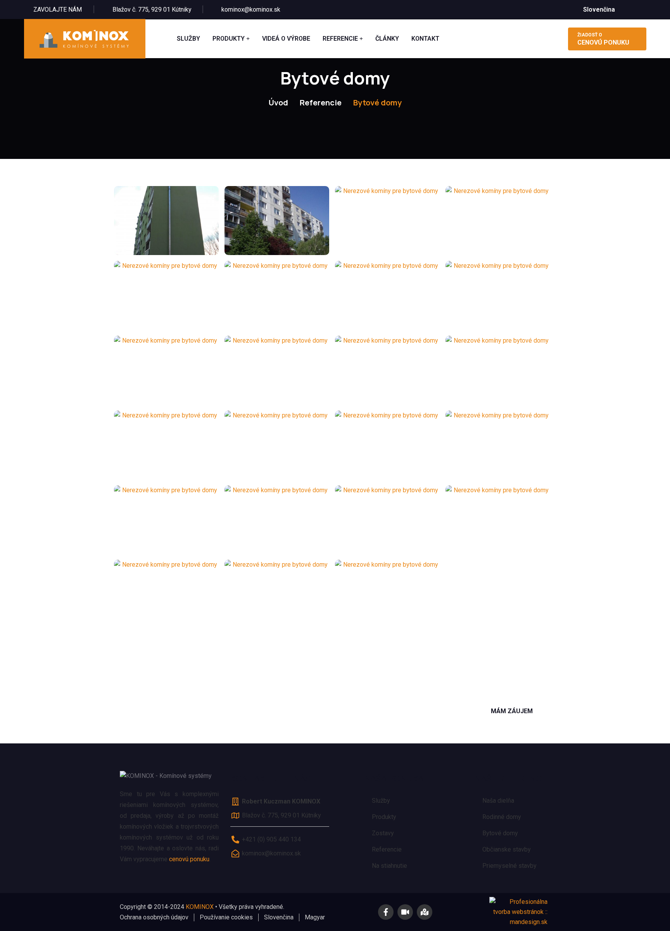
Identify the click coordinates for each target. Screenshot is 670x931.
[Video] (405, 912)
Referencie (340, 38)
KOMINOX (200, 906)
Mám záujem (512, 711)
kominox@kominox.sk (250, 9)
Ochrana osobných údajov (154, 917)
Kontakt (425, 38)
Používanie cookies (226, 917)
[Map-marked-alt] (424, 912)
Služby (188, 38)
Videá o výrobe (286, 38)
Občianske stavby (506, 849)
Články (387, 38)
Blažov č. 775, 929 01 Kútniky (152, 9)
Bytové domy (500, 833)
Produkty (228, 38)
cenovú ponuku (603, 42)
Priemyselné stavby (509, 865)
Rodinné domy (501, 817)
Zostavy (383, 833)
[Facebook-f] (386, 912)
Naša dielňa (498, 800)
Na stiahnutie (389, 865)
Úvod (278, 102)
